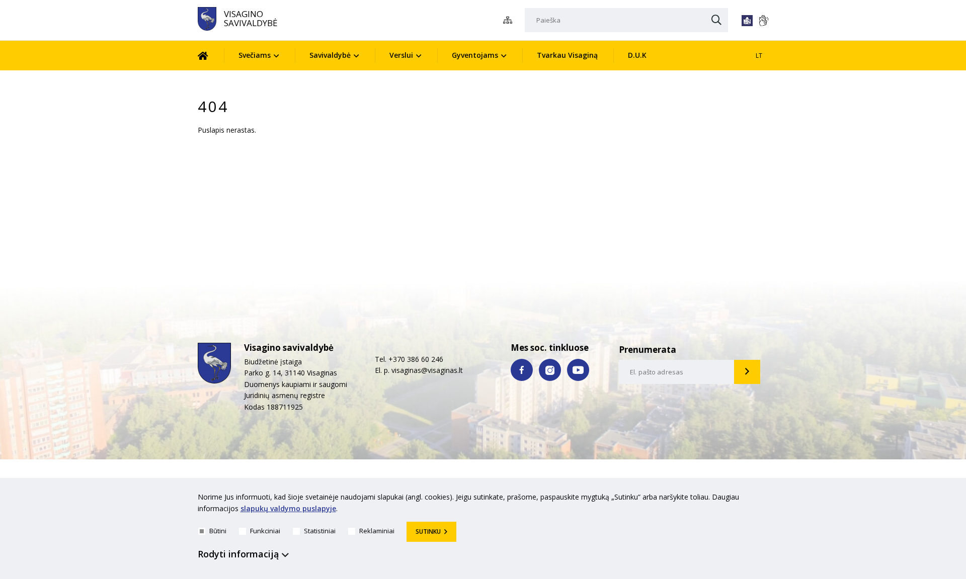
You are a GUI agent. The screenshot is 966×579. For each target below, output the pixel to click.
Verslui (401, 55)
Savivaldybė (330, 55)
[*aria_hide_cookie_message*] (766, 499)
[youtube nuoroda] (578, 370)
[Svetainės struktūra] (510, 20)
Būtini (217, 530)
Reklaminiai (376, 530)
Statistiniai (320, 530)
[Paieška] (716, 21)
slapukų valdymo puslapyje (288, 508)
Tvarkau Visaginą (567, 55)
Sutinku (428, 531)
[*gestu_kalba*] (763, 20)
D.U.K (637, 55)
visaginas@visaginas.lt (427, 370)
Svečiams (254, 55)
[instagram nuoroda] (550, 370)
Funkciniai (265, 530)
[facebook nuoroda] (522, 370)
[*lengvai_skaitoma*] (747, 20)
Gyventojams (475, 55)
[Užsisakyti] (747, 372)
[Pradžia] (210, 55)
